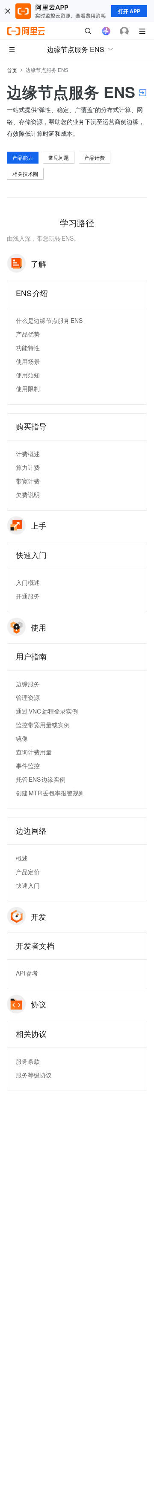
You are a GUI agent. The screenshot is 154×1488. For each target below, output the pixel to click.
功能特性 (28, 347)
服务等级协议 (34, 1075)
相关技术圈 (25, 173)
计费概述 (28, 453)
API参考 (27, 973)
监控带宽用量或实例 (43, 724)
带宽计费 (28, 481)
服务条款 (28, 1061)
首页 (12, 70)
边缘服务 (28, 683)
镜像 (22, 738)
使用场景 (28, 361)
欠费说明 (28, 494)
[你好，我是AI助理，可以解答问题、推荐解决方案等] (106, 31)
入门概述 (28, 582)
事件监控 (28, 765)
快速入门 (28, 885)
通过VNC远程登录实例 (47, 711)
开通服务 (28, 596)
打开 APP (129, 11)
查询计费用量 (34, 752)
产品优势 (28, 334)
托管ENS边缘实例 (40, 779)
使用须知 (28, 375)
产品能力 (22, 157)
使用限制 (28, 388)
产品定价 (28, 871)
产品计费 (94, 157)
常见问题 (58, 157)
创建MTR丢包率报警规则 (50, 793)
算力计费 (28, 467)
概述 (22, 858)
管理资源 (28, 697)
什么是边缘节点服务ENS (49, 320)
